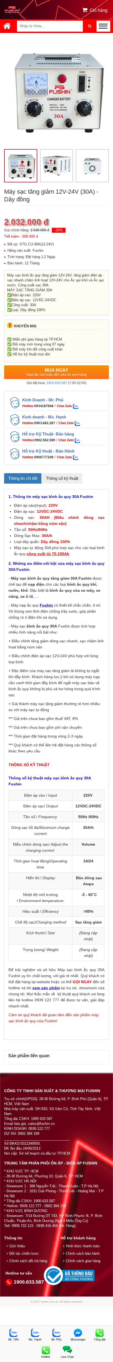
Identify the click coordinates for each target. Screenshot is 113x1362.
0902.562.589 (44, 340)
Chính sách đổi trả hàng (28, 1161)
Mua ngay (56, 272)
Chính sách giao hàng (83, 1161)
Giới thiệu (17, 1146)
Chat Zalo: (65, 306)
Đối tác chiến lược (24, 1153)
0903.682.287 (44, 323)
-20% (59, 130)
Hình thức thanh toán (83, 1146)
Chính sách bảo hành (83, 1153)
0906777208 (43, 357)
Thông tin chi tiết (22, 378)
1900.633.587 (56, 283)
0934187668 (43, 306)
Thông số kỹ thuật (62, 378)
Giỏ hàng (99, 10)
